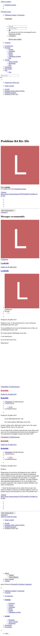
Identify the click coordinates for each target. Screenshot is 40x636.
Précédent (12, 603)
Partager (3, 192)
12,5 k (10, 407)
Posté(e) (8, 267)
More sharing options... (8, 210)
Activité (7, 60)
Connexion (12, 36)
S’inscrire (7, 42)
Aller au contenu (6, 1)
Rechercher (12, 63)
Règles (11, 53)
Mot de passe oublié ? (15, 39)
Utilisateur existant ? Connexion (15, 15)
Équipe (11, 54)
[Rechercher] (1, 79)
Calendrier (12, 51)
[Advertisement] (20, 117)
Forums (11, 49)
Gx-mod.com (9, 46)
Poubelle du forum (20, 189)
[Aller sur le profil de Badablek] (5, 387)
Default (11, 575)
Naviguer (7, 47)
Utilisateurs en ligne (15, 56)
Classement (8, 67)
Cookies (7, 581)
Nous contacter (9, 579)
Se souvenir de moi (14, 32)
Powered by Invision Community (21, 584)
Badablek (4, 398)
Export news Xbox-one (12, 82)
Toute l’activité (13, 61)
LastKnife (7, 187)
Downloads (8, 68)
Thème (7, 573)
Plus (10, 58)
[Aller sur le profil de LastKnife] (20, 184)
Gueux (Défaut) (13, 577)
